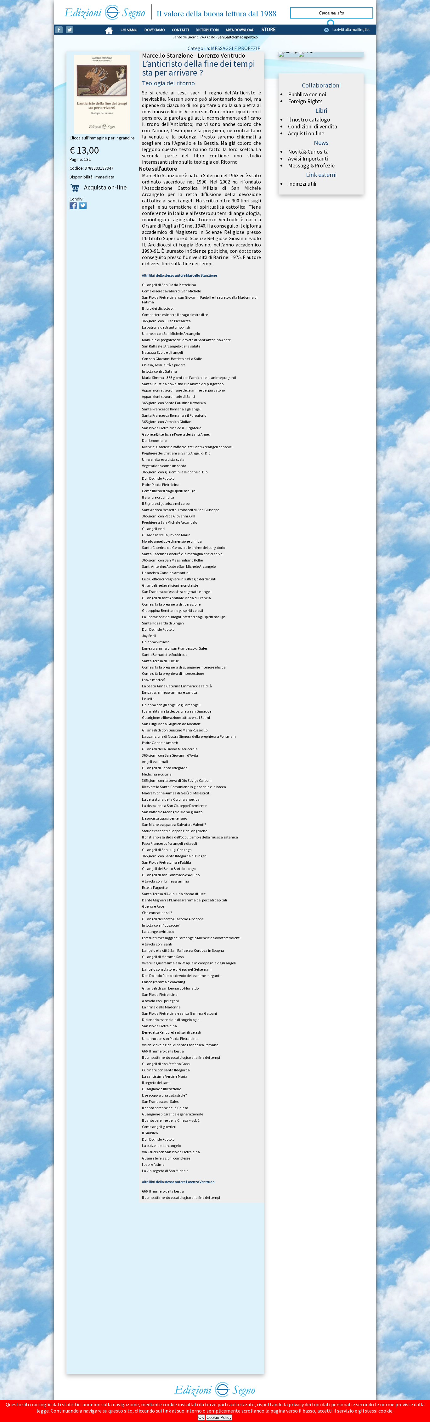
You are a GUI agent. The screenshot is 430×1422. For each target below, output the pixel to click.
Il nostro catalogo (309, 119)
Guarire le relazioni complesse (166, 1158)
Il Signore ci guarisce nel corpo (166, 503)
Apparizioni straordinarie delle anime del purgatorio (183, 390)
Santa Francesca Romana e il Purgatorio (174, 415)
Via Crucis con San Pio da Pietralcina (171, 1151)
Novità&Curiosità (308, 151)
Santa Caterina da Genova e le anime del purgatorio (183, 547)
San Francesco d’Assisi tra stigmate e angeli (177, 591)
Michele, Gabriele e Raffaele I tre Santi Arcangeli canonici (187, 446)
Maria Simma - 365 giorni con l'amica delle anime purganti (189, 377)
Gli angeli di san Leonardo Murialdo (170, 988)
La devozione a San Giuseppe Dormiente (174, 805)
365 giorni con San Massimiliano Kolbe (172, 560)
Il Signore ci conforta (158, 497)
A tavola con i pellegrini (160, 1000)
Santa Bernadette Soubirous (164, 654)
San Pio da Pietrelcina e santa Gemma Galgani (179, 1013)
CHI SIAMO (129, 29)
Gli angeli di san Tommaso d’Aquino (171, 874)
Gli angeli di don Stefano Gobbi (166, 1063)
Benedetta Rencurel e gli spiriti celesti (171, 1032)
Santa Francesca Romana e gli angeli (171, 409)
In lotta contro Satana (159, 371)
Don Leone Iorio (154, 440)
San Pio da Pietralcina (159, 1026)
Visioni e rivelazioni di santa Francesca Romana (180, 1044)
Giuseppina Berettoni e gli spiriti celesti (172, 610)
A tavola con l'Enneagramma (165, 881)
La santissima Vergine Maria (164, 1076)
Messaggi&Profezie (311, 165)
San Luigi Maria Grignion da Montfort (171, 723)
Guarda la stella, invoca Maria (166, 535)
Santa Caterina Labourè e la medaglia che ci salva (182, 553)
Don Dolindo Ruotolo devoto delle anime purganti (181, 975)
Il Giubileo (150, 1133)
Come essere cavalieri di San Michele (171, 291)
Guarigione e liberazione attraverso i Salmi (176, 717)
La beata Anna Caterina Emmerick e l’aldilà (177, 686)
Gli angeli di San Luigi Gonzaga (167, 849)
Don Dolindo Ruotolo (158, 478)
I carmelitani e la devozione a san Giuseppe (176, 711)
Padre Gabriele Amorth (160, 742)
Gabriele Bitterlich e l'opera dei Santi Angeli (176, 434)
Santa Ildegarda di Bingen (163, 623)
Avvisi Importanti (308, 158)
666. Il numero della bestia (163, 1051)
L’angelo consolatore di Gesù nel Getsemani (177, 969)
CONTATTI (180, 29)
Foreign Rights (305, 101)
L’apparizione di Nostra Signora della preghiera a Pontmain (189, 736)
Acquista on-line (105, 187)
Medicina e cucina (157, 774)
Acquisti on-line (306, 133)
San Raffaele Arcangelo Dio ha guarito (172, 812)
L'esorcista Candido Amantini (166, 572)
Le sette (148, 698)
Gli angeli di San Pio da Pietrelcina (169, 284)
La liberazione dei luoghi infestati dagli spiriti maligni (184, 616)
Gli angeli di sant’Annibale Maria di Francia (176, 597)
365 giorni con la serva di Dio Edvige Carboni (177, 780)
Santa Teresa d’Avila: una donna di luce (174, 893)
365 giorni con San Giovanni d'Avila (170, 755)
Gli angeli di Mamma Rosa (163, 956)
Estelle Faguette (154, 887)
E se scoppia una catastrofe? (164, 1095)
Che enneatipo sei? (157, 912)
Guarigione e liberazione (161, 1088)
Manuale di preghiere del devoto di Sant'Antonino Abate (186, 339)
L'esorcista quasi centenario (164, 818)
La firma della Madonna (161, 1007)
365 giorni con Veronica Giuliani (167, 421)
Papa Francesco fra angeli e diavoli (169, 843)
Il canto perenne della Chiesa (165, 1107)
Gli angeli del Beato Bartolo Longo (168, 868)
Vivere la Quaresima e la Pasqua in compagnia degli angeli (189, 963)
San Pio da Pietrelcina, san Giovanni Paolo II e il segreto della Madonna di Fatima (199, 299)
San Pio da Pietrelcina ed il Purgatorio (171, 428)
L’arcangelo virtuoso (158, 931)
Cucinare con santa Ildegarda (166, 1070)
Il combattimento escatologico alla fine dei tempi (181, 1057)
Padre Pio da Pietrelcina (160, 484)
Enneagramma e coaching (163, 981)
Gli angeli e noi (153, 528)
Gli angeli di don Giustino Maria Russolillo (174, 730)
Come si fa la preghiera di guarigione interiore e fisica (184, 667)
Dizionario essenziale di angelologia (171, 1019)
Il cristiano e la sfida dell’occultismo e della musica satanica (190, 837)
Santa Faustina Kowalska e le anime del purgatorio (182, 383)
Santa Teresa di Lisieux (160, 660)
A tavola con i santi (157, 944)
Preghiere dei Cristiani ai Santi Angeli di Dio (176, 453)
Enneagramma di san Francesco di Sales (174, 648)
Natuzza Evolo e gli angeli (162, 352)
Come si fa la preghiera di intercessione (173, 673)
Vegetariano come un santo (164, 465)
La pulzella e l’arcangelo (161, 1145)
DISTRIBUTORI (207, 29)
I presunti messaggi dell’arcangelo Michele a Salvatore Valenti (191, 937)
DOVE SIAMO (154, 29)
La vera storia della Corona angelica (171, 799)
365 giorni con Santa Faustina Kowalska (174, 402)
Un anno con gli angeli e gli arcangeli (171, 705)
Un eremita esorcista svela (163, 459)
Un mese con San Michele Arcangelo (171, 333)
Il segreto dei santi (156, 1082)
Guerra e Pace (153, 906)
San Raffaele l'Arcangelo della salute (171, 346)
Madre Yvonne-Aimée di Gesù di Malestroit (175, 793)
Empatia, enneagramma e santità (169, 692)
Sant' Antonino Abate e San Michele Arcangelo (179, 566)
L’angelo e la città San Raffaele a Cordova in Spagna (183, 950)
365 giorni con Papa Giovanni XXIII (168, 516)
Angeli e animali (155, 761)
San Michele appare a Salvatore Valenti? (174, 824)
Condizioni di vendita (312, 126)
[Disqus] (165, 1289)
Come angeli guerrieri (159, 1126)
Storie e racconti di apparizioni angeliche (174, 830)
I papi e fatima (153, 1164)
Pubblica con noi (307, 94)
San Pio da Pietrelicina (160, 994)
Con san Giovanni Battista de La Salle (172, 358)
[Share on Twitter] (83, 205)
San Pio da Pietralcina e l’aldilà (166, 862)
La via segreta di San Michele (165, 1170)
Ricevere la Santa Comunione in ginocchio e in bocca (184, 786)
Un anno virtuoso (155, 642)
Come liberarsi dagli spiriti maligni (169, 490)
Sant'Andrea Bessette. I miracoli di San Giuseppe (180, 509)
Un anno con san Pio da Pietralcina (170, 1038)
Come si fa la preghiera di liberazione (171, 604)
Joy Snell (149, 635)
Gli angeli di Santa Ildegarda (165, 767)
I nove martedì (153, 679)
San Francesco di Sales (160, 1101)
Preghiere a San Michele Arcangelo (169, 522)
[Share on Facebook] (73, 205)
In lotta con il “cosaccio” (161, 925)
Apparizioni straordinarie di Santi (168, 396)
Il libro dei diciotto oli (158, 308)
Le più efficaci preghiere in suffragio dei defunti (179, 579)
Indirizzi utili (302, 183)
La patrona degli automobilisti (166, 327)
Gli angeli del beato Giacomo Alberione (173, 919)
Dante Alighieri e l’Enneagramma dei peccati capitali (184, 900)
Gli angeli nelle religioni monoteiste (170, 585)
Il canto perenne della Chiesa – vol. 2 (171, 1120)
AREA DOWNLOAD (240, 29)
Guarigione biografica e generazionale (172, 1114)
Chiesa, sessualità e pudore (163, 365)
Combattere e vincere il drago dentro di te (175, 314)
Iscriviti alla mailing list (351, 29)
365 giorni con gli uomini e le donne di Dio (174, 472)
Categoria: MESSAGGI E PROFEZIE (224, 48)
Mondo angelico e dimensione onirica (172, 541)
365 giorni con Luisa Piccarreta (166, 321)
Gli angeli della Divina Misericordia (170, 749)
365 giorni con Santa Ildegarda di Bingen (174, 856)
